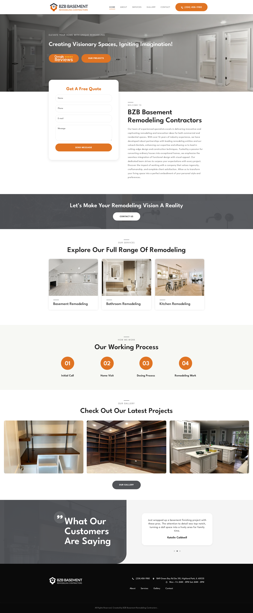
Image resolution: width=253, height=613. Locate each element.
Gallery (151, 7)
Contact (165, 7)
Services (137, 7)
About (123, 7)
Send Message (83, 148)
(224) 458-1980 (143, 579)
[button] (174, 551)
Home (112, 7)
